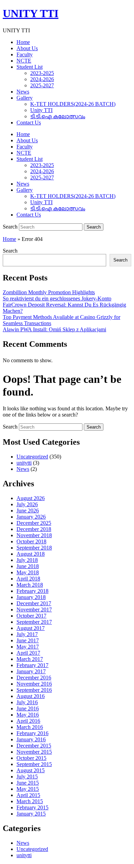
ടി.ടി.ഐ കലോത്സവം (57, 116)
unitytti (24, 463)
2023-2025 (42, 73)
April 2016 (28, 721)
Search (10, 227)
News (22, 92)
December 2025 (33, 523)
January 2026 (31, 517)
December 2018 (33, 529)
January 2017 (31, 671)
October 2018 (31, 541)
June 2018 (27, 566)
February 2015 (32, 807)
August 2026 (30, 498)
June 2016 (27, 708)
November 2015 (34, 752)
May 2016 (27, 715)
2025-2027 (42, 85)
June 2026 (27, 510)
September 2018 (34, 548)
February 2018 (32, 591)
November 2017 (34, 609)
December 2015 (33, 746)
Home (23, 42)
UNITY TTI (30, 13)
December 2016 (33, 677)
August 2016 (30, 696)
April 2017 (28, 653)
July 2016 (27, 702)
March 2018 (29, 585)
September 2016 (34, 690)
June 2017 (27, 640)
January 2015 (31, 814)
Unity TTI (41, 110)
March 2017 (29, 659)
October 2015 (31, 758)
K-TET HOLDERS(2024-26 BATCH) (72, 104)
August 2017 (30, 628)
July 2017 (27, 634)
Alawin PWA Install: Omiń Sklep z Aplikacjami (54, 329)
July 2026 (27, 504)
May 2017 (27, 647)
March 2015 (29, 801)
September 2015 (34, 764)
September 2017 (34, 622)
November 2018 (34, 535)
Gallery (24, 98)
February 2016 (32, 733)
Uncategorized (32, 456)
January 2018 (31, 597)
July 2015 (27, 776)
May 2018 (27, 572)
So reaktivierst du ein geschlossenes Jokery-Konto (57, 298)
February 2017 (32, 665)
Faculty (24, 54)
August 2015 (30, 770)
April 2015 (28, 795)
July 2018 (27, 560)
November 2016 (34, 684)
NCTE (23, 61)
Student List (29, 67)
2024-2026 (42, 79)
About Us (27, 48)
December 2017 (33, 603)
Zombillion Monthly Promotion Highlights (49, 292)
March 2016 (29, 727)
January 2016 (31, 739)
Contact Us (28, 122)
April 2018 (28, 578)
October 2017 (31, 616)
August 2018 (30, 554)
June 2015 (27, 783)
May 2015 (27, 789)
